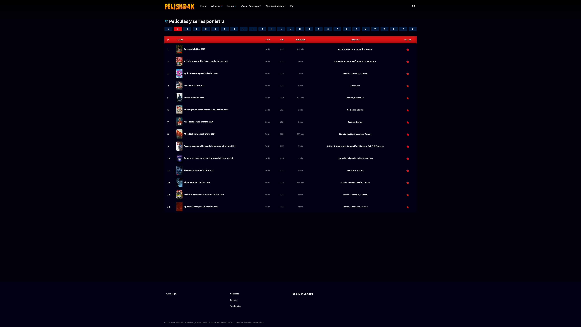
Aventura (350, 49)
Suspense (355, 85)
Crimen (363, 73)
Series (230, 6)
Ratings (234, 300)
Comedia (360, 49)
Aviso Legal (171, 293)
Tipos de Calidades (275, 6)
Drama (347, 61)
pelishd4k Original (302, 293)
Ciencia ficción (346, 134)
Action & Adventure (336, 146)
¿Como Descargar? (251, 6)
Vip (292, 6)
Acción (341, 49)
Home (203, 6)
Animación (352, 146)
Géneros (215, 6)
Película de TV (359, 61)
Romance (371, 61)
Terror (369, 49)
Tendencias (235, 306)
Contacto (234, 293)
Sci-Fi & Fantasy (376, 146)
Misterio (362, 146)
